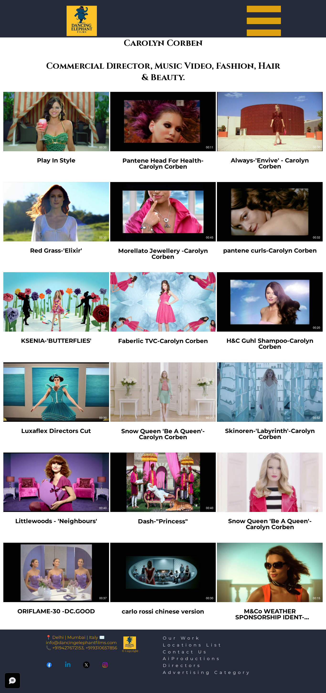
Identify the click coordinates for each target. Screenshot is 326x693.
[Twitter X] (86, 665)
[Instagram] (105, 665)
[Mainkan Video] (56, 121)
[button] (264, 21)
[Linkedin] (67, 665)
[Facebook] (49, 665)
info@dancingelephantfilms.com (81, 642)
